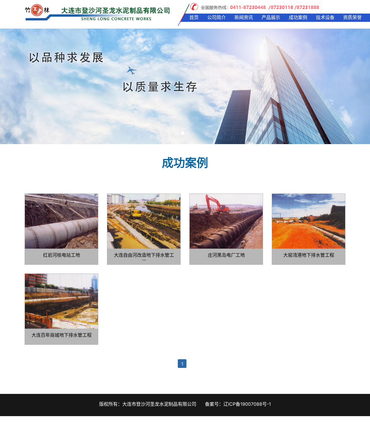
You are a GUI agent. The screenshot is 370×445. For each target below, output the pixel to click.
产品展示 (271, 17)
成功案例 (298, 17)
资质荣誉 (352, 17)
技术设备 (325, 17)
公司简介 (216, 17)
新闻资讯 (243, 17)
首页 (194, 17)
